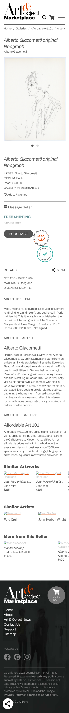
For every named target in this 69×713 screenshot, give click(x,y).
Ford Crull (10, 519)
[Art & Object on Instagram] (27, 657)
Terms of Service (40, 694)
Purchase (18, 234)
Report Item (12, 222)
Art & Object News (17, 619)
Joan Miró (10, 485)
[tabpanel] (35, 99)
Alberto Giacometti (25, 173)
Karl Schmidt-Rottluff (17, 552)
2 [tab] (37, 146)
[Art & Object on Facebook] (7, 657)
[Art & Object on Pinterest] (17, 657)
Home (8, 610)
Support (10, 629)
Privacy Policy (13, 694)
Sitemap (10, 634)
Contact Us (12, 624)
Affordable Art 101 (28, 187)
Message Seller (19, 207)
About (8, 615)
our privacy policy (44, 676)
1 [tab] (32, 146)
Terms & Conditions (16, 701)
